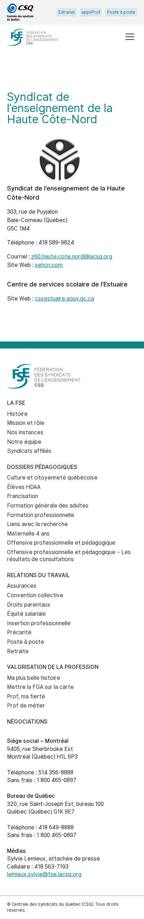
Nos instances (25, 432)
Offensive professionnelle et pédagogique (61, 542)
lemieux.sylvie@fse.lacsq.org (44, 874)
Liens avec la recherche (37, 524)
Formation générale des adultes (47, 505)
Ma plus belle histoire (33, 678)
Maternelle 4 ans (28, 533)
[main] (72, 202)
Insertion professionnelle (39, 623)
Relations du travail (38, 575)
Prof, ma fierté (26, 696)
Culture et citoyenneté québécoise (52, 477)
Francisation (22, 496)
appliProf (90, 12)
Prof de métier (26, 705)
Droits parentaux (28, 604)
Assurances (21, 585)
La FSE (16, 403)
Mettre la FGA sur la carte (40, 687)
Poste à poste (121, 12)
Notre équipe (24, 441)
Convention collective (35, 595)
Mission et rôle (25, 423)
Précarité (19, 632)
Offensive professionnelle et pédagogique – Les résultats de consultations (69, 556)
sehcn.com (49, 265)
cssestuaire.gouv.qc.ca (64, 298)
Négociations (27, 721)
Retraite (18, 651)
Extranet (66, 12)
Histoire (17, 413)
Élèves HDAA (24, 487)
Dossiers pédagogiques (42, 467)
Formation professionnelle (40, 515)
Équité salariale (26, 613)
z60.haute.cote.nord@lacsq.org (71, 256)
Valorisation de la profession (53, 667)
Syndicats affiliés (29, 451)
